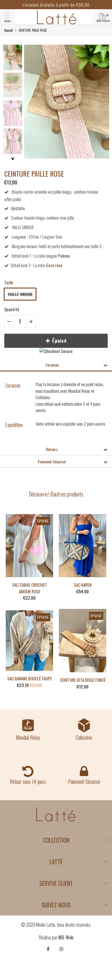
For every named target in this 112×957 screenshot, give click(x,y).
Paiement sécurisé (52, 461)
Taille (8, 282)
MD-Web (65, 937)
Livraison (52, 365)
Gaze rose (54, 265)
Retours (52, 449)
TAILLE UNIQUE (20, 294)
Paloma (64, 255)
